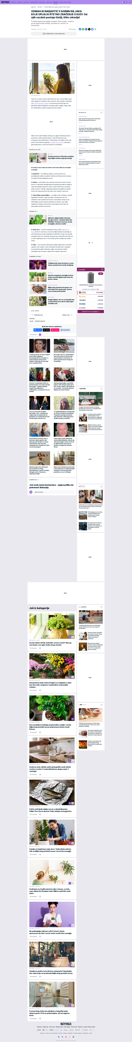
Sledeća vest (66, 315)
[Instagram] (66, 1036)
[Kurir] (39, 1030)
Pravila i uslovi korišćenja (51, 1033)
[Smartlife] (77, 1030)
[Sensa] (5, 2)
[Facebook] (58, 1036)
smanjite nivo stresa (56, 142)
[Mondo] (45, 1030)
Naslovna (33, 7)
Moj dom (40, 7)
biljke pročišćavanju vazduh (40, 103)
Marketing (85, 1033)
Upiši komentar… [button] (39, 492)
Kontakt (60, 1033)
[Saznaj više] (101, 388)
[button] (72, 29)
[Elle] (56, 1030)
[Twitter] (62, 1036)
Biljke (31, 321)
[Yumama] (85, 1030)
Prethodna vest (38, 315)
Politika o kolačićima (68, 1033)
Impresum (42, 1033)
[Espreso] (51, 1030)
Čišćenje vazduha (40, 321)
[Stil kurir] (61, 1030)
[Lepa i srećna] (71, 1030)
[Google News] (73, 1036)
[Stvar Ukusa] (92, 1030)
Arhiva (90, 1033)
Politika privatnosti (77, 1033)
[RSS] (69, 1036)
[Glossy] (66, 1030)
